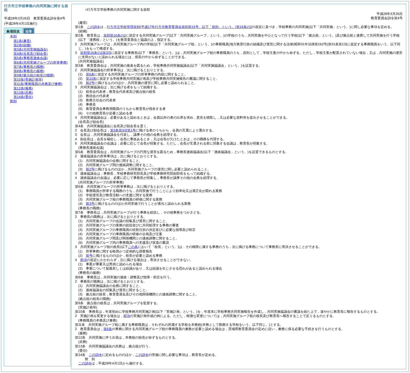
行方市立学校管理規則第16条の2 (179, 27)
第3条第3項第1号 (123, 130)
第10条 (91, 78)
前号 (89, 255)
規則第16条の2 (114, 35)
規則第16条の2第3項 (95, 53)
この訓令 (93, 27)
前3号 (90, 203)
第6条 (90, 74)
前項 (83, 260)
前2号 (90, 83)
